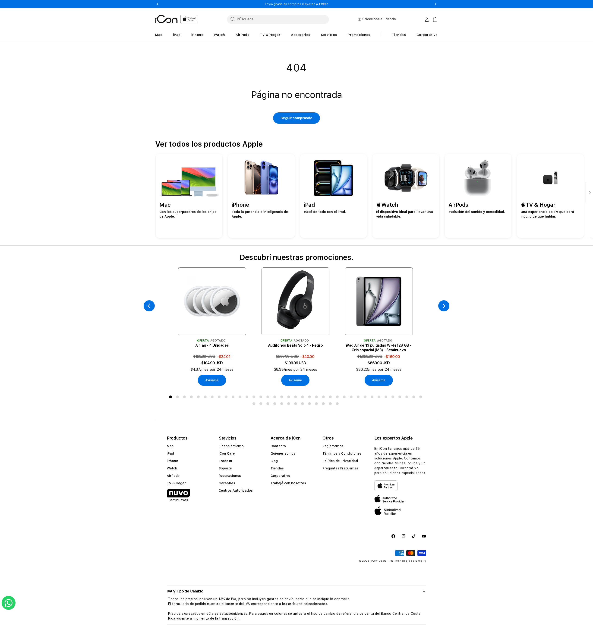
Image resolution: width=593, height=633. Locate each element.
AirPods (173, 476)
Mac (170, 446)
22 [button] (317, 398)
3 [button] (185, 398)
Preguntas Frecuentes (340, 468)
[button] (296, 591)
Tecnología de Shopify (410, 560)
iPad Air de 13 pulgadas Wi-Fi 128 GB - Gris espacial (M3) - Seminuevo (379, 347)
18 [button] (289, 398)
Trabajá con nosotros (288, 483)
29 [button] (366, 398)
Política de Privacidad (340, 461)
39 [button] (261, 404)
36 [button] (414, 398)
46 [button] (310, 404)
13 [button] (254, 398)
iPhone (172, 461)
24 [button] (331, 398)
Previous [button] (157, 4)
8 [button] (220, 398)
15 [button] (268, 398)
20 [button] (303, 398)
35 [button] (407, 398)
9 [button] (227, 398)
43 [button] (289, 404)
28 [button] (359, 398)
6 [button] (206, 398)
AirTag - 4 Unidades (212, 345)
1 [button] (171, 398)
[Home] (166, 19)
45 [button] (303, 404)
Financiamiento (231, 446)
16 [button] (275, 398)
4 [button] (192, 398)
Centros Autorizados (236, 490)
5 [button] (199, 398)
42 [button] (282, 404)
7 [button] (213, 398)
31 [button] (380, 398)
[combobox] (278, 19)
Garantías (227, 483)
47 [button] (317, 404)
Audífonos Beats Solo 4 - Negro (295, 345)
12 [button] (248, 398)
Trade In (225, 461)
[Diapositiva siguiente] (589, 192)
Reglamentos (333, 446)
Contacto (278, 446)
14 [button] (261, 398)
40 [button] (268, 404)
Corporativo (280, 476)
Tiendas (277, 468)
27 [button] (352, 398)
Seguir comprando (296, 118)
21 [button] (310, 398)
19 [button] (296, 398)
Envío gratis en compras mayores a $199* (296, 4)
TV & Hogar (176, 483)
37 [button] (421, 398)
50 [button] (338, 404)
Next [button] (435, 4)
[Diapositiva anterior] (149, 305)
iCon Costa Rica (382, 560)
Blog (274, 461)
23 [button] (324, 398)
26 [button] (345, 398)
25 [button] (338, 398)
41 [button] (275, 404)
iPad (170, 453)
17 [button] (282, 398)
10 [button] (234, 398)
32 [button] (387, 398)
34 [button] (400, 398)
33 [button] (393, 398)
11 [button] (241, 398)
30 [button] (373, 398)
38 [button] (254, 404)
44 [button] (296, 404)
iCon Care (227, 453)
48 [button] (324, 404)
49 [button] (331, 404)
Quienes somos (283, 453)
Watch (172, 468)
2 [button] (178, 398)
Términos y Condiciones (341, 453)
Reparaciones (230, 476)
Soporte (225, 468)
